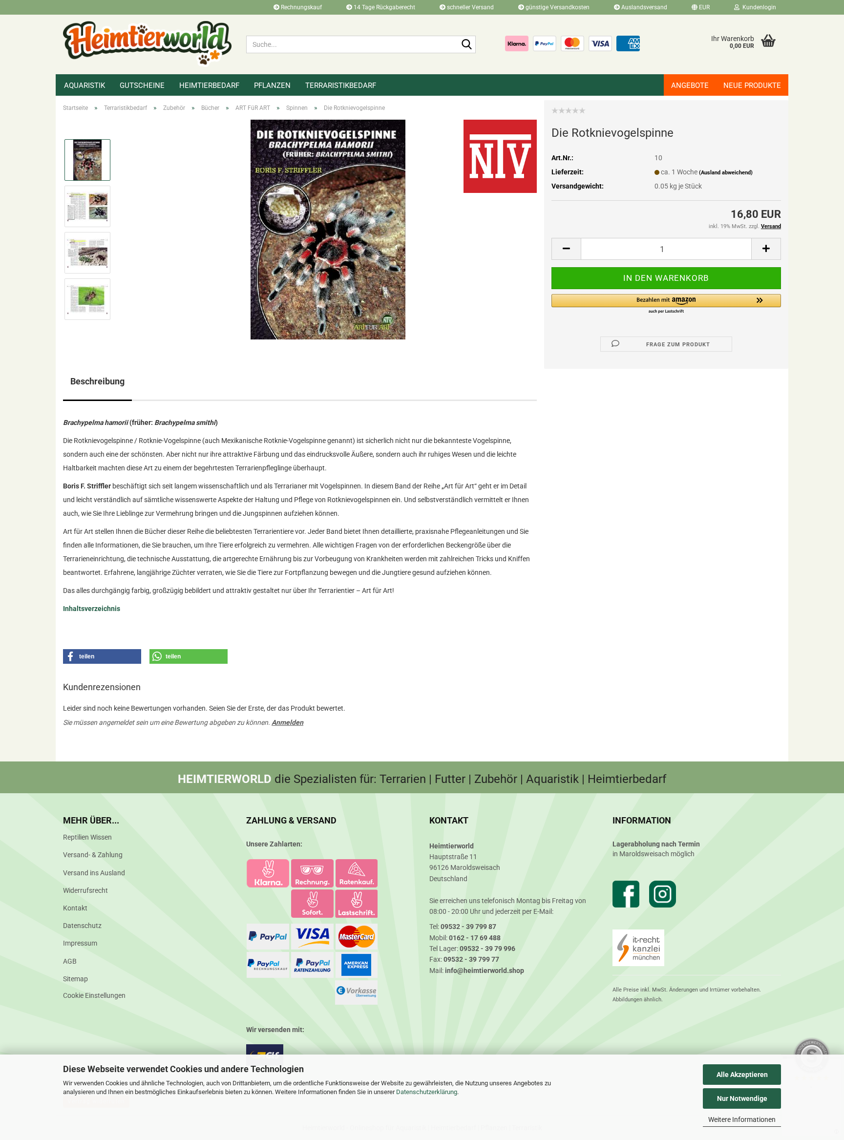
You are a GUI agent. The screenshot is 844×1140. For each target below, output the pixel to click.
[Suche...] (466, 45)
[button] (700, 7)
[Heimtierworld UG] (147, 44)
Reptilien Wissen (87, 837)
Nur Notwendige (742, 1098)
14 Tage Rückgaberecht (383, 7)
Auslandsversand (643, 7)
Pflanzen (272, 85)
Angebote (690, 85)
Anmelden (287, 722)
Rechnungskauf (300, 7)
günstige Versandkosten (557, 7)
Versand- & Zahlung (93, 855)
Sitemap (75, 979)
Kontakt (75, 908)
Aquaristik (84, 85)
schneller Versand (469, 7)
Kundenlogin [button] (757, 7)
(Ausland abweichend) (726, 172)
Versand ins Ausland (94, 873)
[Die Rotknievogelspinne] (328, 229)
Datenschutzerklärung (426, 1092)
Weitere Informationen (742, 1119)
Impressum (80, 943)
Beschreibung (97, 381)
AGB (70, 961)
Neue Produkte (752, 85)
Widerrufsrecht (85, 890)
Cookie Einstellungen (94, 995)
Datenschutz (82, 925)
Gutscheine (142, 85)
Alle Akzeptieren (742, 1074)
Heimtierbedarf (209, 85)
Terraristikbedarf (340, 85)
